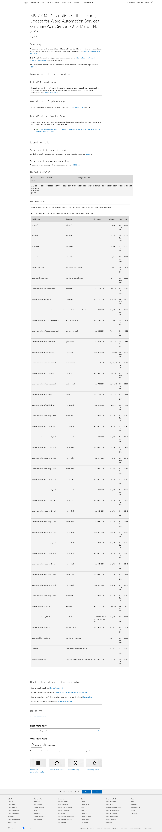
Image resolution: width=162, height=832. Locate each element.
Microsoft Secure (87, 697)
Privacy (91, 828)
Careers (132, 801)
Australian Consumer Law (135, 828)
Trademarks (107, 828)
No (97, 792)
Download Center (38, 804)
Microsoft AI (84, 801)
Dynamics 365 (84, 810)
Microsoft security (73, 770)
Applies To (35, 37)
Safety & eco (115, 828)
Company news (134, 804)
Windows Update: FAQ (50, 92)
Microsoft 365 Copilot (86, 816)
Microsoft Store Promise (39, 816)
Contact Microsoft (84, 828)
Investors (133, 810)
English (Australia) (15, 828)
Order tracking (37, 813)
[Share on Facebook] (31, 710)
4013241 (33, 67)
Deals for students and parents (65, 819)
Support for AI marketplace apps (113, 807)
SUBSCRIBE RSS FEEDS (39, 716)
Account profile (37, 801)
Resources (77, 2)
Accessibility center (92, 770)
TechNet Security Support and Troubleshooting (71, 692)
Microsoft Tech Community (112, 810)
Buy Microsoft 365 (88, 2)
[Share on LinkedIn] (35, 710)
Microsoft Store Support (39, 807)
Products (48, 2)
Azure (82, 807)
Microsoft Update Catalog (76, 107)
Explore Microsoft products (14, 819)
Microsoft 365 (35, 2)
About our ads (124, 828)
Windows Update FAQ (56, 688)
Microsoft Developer (111, 801)
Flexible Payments (38, 819)
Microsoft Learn (110, 804)
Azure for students (62, 822)
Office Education (61, 813)
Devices (57, 2)
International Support (65, 701)
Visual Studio (109, 822)
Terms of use (99, 828)
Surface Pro (10, 801)
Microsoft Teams (85, 819)
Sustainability (134, 813)
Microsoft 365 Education (63, 810)
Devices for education (63, 804)
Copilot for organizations (13, 810)
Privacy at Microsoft (135, 807)
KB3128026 (76, 165)
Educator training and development (66, 816)
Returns (35, 810)
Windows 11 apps (12, 822)
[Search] (98, 730)
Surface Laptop (11, 804)
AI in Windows (11, 816)
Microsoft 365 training (56, 770)
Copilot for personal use (13, 813)
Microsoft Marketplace (111, 813)
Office (42, 2)
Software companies (111, 819)
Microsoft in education (63, 801)
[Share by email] (39, 710)
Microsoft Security (85, 804)
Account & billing (66, 2)
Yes (86, 792)
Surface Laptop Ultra (12, 807)
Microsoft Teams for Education (65, 807)
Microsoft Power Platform (112, 816)
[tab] (36, 745)
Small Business (84, 822)
